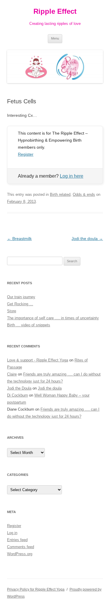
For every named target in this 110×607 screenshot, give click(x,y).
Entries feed (17, 540)
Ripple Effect (55, 11)
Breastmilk (19, 238)
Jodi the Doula (19, 388)
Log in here (71, 176)
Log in (12, 533)
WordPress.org (19, 554)
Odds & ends (84, 194)
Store (11, 311)
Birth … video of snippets (28, 325)
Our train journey (21, 297)
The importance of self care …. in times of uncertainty (53, 318)
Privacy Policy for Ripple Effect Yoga (36, 589)
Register (25, 154)
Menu (55, 38)
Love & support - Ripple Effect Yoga (37, 360)
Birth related (60, 194)
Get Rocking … (20, 304)
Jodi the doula (87, 238)
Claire (12, 374)
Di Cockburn (17, 395)
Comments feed (20, 547)
